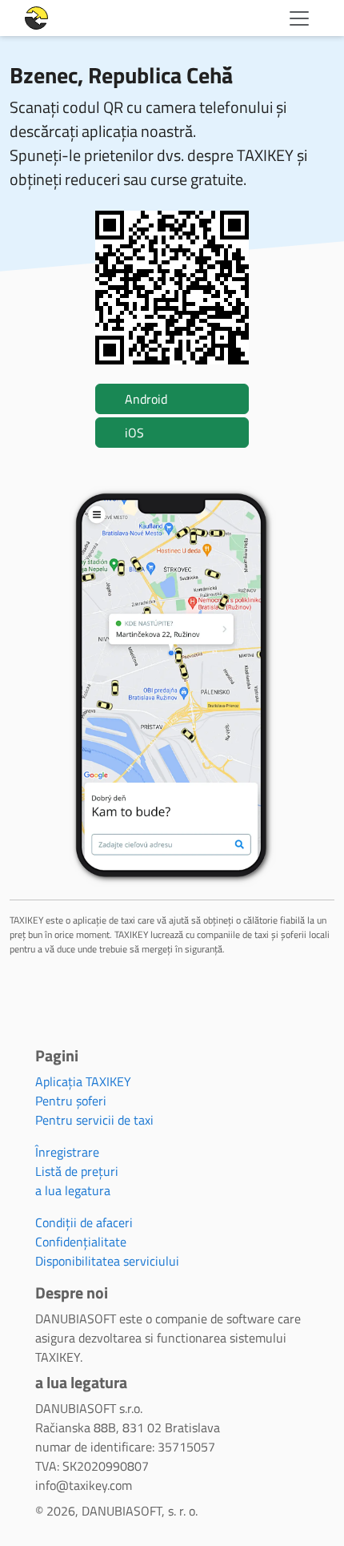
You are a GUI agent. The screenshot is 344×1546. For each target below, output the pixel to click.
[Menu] (299, 18)
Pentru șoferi (70, 1100)
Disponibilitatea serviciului (107, 1260)
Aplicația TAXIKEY (83, 1081)
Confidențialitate (80, 1241)
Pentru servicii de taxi (94, 1119)
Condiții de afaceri (84, 1222)
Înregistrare (67, 1152)
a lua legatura (72, 1190)
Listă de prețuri (76, 1171)
